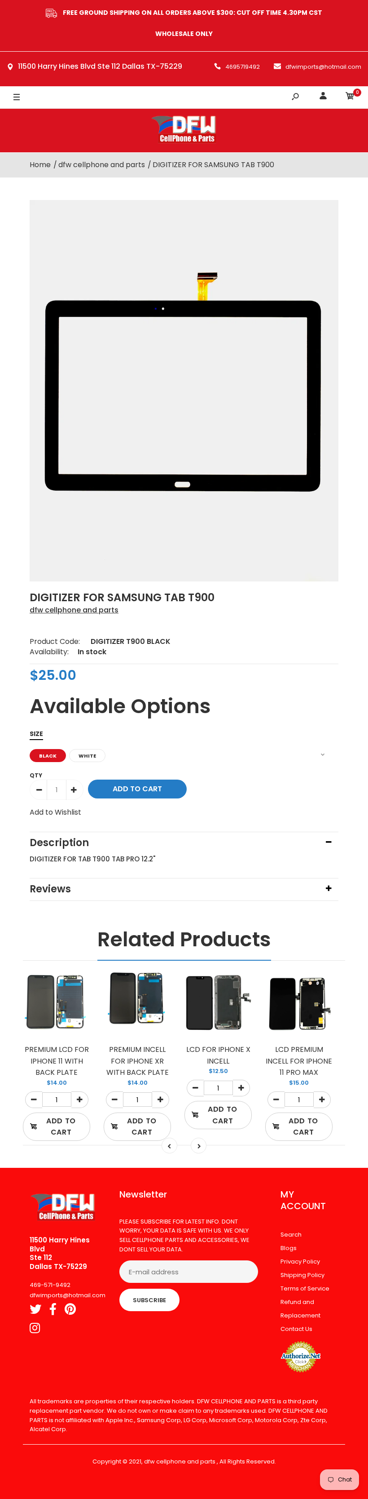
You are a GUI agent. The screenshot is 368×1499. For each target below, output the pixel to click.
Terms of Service (304, 1288)
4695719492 (242, 66)
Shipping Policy (302, 1275)
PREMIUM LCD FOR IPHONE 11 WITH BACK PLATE (57, 1061)
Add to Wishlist (55, 812)
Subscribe (149, 1300)
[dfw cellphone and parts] (184, 130)
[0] (350, 97)
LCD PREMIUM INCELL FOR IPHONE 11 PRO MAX (299, 1061)
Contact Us (296, 1329)
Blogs (288, 1248)
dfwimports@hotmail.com (323, 66)
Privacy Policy (300, 1261)
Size (36, 733)
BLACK (48, 755)
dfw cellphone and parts (74, 610)
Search (291, 1234)
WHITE (87, 755)
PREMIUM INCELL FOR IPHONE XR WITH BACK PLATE (137, 1061)
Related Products (184, 939)
